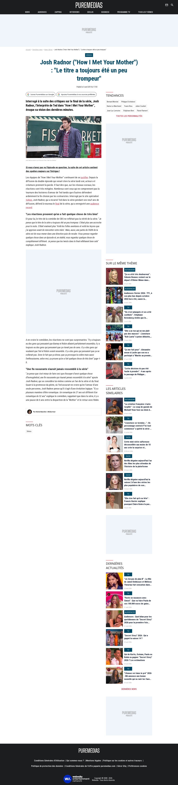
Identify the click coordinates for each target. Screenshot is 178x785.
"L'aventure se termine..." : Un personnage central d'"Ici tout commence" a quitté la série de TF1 (138, 427)
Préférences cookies (137, 766)
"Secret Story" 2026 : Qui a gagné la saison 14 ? (136, 637)
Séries (29, 431)
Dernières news (37, 50)
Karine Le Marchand (114, 106)
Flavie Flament (142, 111)
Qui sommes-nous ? (75, 760)
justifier (84, 177)
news (27, 12)
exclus (90, 12)
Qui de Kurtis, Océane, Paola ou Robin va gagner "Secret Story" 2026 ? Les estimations (138, 657)
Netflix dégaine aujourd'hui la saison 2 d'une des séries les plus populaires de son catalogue (137, 483)
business (105, 12)
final (57, 203)
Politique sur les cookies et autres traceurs (122, 760)
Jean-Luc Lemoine (113, 111)
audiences (42, 12)
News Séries (48, 50)
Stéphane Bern (128, 111)
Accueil (28, 50)
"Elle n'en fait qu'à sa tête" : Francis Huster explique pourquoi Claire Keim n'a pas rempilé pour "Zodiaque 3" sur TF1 (137, 504)
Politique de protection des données (47, 766)
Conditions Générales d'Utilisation (49, 760)
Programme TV (123, 12)
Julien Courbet (140, 106)
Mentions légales (93, 760)
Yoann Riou (128, 106)
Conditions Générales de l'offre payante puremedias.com (90, 766)
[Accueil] (89, 5)
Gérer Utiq (121, 766)
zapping (58, 12)
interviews (74, 12)
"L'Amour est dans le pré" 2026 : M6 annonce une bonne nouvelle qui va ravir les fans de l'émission (137, 677)
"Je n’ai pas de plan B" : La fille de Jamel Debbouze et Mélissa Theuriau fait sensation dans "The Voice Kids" (138, 583)
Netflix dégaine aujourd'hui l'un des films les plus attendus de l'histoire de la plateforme (138, 463)
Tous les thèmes (145, 12)
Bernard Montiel (112, 102)
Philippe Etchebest (128, 102)
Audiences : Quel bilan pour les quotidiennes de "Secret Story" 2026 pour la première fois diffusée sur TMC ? (138, 621)
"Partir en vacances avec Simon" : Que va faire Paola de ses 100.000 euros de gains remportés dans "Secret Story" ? (138, 604)
